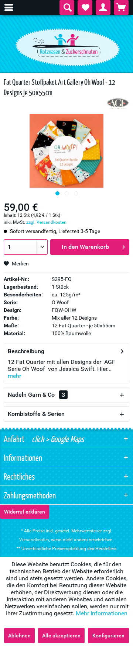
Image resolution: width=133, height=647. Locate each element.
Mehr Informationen (101, 613)
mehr (14, 375)
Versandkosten (34, 539)
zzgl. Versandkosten (46, 222)
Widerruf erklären (24, 512)
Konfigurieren (108, 636)
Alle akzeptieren (61, 636)
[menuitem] (12, 7)
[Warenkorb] (121, 7)
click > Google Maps (57, 439)
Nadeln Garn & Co (36, 394)
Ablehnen (19, 636)
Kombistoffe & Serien (36, 413)
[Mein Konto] (103, 7)
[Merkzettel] (85, 7)
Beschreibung (26, 351)
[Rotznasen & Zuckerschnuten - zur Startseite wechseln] (66, 45)
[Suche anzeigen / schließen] (66, 7)
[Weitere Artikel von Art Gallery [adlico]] (117, 103)
